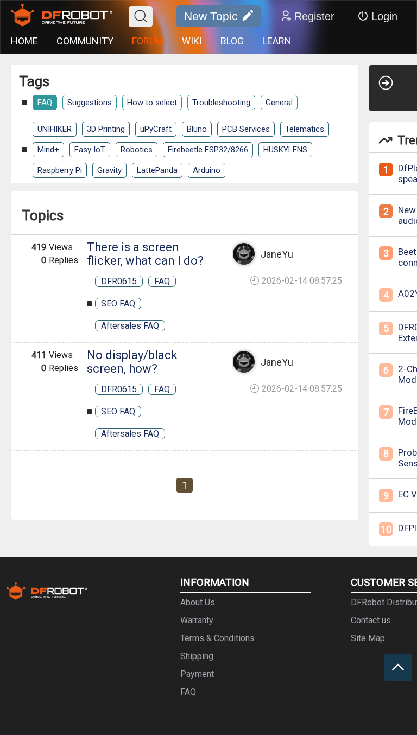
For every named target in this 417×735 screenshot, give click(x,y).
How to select (152, 102)
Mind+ (48, 150)
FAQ (44, 102)
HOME (24, 41)
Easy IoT (89, 150)
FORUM (147, 41)
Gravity (109, 170)
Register (314, 16)
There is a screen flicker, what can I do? (145, 253)
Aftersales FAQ (130, 326)
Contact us (371, 620)
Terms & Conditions (217, 638)
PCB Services (246, 129)
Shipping (196, 656)
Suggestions (89, 102)
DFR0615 (119, 281)
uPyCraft (156, 129)
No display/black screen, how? (132, 361)
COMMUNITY (84, 41)
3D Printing (106, 129)
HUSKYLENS (285, 150)
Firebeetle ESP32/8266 (208, 150)
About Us (197, 602)
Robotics (137, 150)
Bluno (197, 129)
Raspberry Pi (59, 170)
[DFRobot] (61, 16)
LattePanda (157, 170)
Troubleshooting (221, 102)
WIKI (192, 41)
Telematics (304, 129)
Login (384, 16)
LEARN (277, 41)
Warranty (196, 620)
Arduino (206, 170)
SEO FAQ (118, 303)
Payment (197, 674)
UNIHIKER (54, 129)
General (279, 102)
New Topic (211, 16)
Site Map (368, 638)
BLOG (232, 41)
